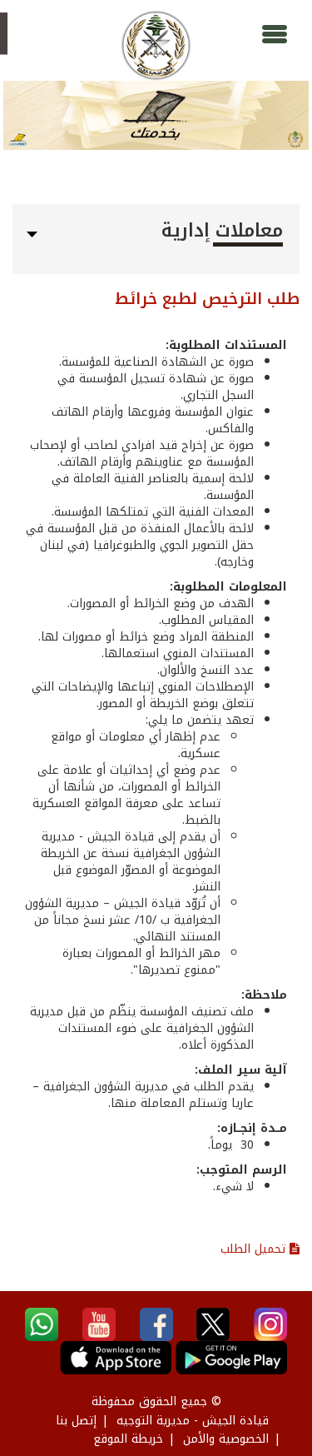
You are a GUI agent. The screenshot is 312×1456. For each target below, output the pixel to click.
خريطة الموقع (128, 1439)
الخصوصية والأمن (226, 1439)
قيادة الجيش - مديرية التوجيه (192, 1420)
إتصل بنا (76, 1420)
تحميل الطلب (255, 1249)
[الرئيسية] (156, 45)
